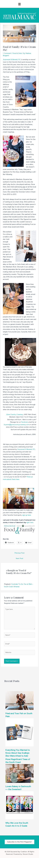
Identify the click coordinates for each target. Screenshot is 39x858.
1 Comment (7, 53)
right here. (30, 522)
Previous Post (20, 553)
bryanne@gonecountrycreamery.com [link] (16, 424)
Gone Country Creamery (14, 414)
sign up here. (26, 515)
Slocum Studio (28, 854)
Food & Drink (17, 53)
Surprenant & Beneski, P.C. (12, 59)
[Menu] (19, 4)
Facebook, (24, 422)
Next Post (19, 558)
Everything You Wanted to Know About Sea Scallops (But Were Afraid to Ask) (17, 753)
